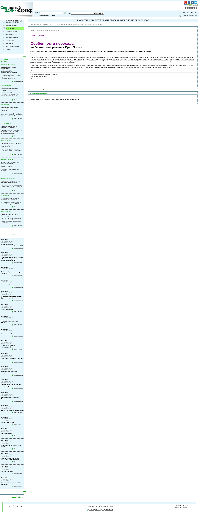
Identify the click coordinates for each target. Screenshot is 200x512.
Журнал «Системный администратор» (14, 21)
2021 (40, 24)
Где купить (10, 40)
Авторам (9, 43)
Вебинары (10, 34)
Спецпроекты (11, 31)
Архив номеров (12, 37)
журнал (44, 76)
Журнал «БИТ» (11, 25)
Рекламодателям (12, 46)
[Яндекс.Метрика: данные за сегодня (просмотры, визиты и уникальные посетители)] (106, 510)
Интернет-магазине (43, 78)
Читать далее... (18, 81)
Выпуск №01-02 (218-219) (51, 24)
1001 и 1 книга (17, 235)
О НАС (8, 49)
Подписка (10, 28)
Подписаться (98, 13)
